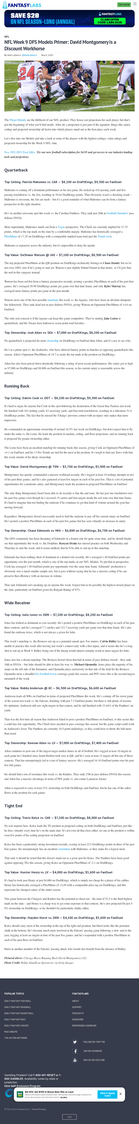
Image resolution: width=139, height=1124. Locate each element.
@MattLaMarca (29, 55)
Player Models (18, 120)
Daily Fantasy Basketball (19, 1013)
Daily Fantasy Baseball (17, 1007)
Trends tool (104, 236)
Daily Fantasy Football (17, 1001)
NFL (6, 36)
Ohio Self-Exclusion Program (22, 1085)
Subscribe (77, 1019)
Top (69, 1117)
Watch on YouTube (94, 1060)
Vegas (61, 227)
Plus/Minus (10, 236)
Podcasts (78, 1013)
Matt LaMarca (14, 55)
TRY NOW (124, 4)
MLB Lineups (10, 1031)
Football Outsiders (117, 213)
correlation (64, 849)
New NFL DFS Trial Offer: (20, 152)
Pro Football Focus (46, 674)
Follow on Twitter (94, 1042)
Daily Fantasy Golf (15, 1019)
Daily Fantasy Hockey (16, 1025)
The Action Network (15, 1038)
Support (77, 1007)
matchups (53, 300)
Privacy (42, 1109)
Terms (34, 1109)
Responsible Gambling (84, 1025)
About (75, 1001)
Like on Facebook (92, 1051)
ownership (53, 340)
